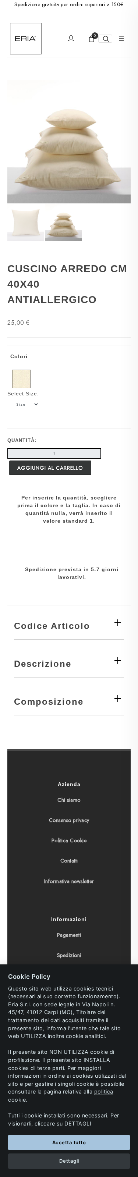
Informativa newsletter (69, 881)
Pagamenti (69, 935)
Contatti (69, 860)
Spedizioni (69, 955)
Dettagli (69, 1161)
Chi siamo (69, 800)
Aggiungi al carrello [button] (50, 468)
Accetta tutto (69, 1142)
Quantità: (21, 440)
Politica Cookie (69, 840)
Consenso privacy (69, 820)
